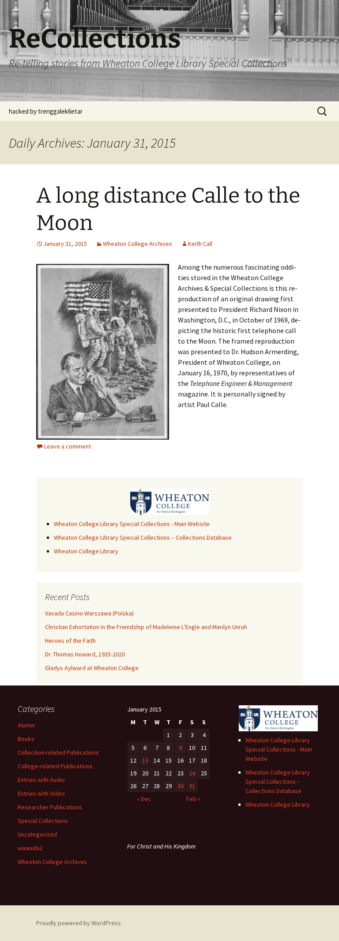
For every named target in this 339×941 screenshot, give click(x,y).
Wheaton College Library (86, 551)
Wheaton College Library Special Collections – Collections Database (143, 537)
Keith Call (200, 244)
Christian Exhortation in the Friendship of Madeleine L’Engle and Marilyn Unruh (146, 627)
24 (192, 773)
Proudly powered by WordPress (78, 923)
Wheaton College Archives (137, 244)
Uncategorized (37, 834)
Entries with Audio (41, 780)
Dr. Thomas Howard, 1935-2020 (85, 654)
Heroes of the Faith (70, 641)
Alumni (26, 725)
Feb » (193, 799)
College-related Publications (55, 766)
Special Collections (43, 821)
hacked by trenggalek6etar (46, 111)
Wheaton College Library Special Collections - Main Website (132, 524)
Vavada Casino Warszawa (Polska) (89, 613)
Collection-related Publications (58, 752)
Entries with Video (41, 793)
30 (180, 786)
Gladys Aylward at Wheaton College (92, 668)
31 (192, 786)
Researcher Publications (50, 807)
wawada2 (30, 848)
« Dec (144, 799)
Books (26, 739)
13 (145, 760)
